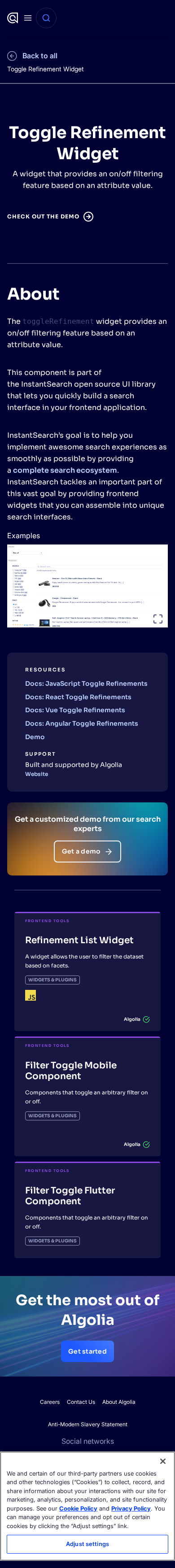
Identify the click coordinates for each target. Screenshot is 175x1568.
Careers (50, 1401)
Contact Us (81, 1401)
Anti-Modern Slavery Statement (87, 1424)
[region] (87, 1506)
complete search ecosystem (65, 470)
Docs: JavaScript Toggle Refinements (86, 683)
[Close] (163, 1461)
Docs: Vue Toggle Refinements (75, 710)
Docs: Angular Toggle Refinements (81, 723)
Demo (35, 737)
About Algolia (119, 1401)
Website (36, 774)
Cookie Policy (78, 1508)
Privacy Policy (131, 1508)
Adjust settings (87, 1543)
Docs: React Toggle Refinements (78, 697)
